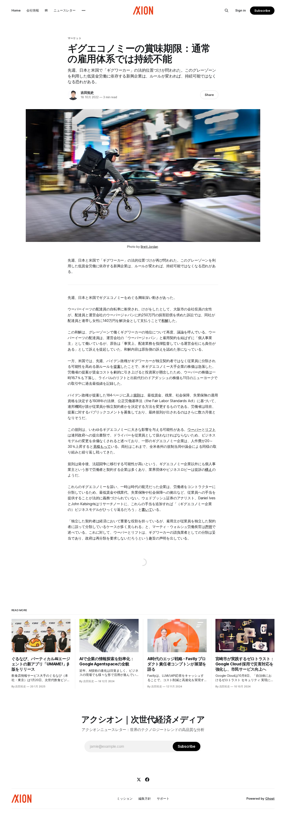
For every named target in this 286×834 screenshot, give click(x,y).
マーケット (74, 38)
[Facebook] (147, 779)
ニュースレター (65, 10)
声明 (208, 527)
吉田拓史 (87, 92)
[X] (139, 779)
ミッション (125, 798)
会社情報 (32, 10)
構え (208, 469)
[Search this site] (226, 10)
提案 (117, 366)
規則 (136, 395)
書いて (147, 509)
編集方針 (144, 798)
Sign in (240, 10)
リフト (210, 429)
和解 (165, 321)
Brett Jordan (149, 246)
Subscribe (262, 11)
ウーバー (194, 429)
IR (46, 10)
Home (16, 10)
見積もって (102, 446)
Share (209, 95)
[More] (83, 10)
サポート (163, 798)
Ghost (269, 798)
